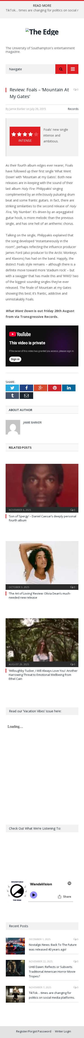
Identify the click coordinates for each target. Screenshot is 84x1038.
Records (73, 109)
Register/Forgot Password (33, 1031)
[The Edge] (42, 31)
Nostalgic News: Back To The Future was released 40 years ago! (53, 947)
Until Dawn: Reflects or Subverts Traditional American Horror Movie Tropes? (52, 971)
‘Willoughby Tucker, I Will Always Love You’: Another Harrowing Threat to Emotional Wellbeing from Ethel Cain (43, 675)
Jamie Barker (32, 422)
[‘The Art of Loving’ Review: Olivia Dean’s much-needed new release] (42, 565)
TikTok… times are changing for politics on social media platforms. (52, 995)
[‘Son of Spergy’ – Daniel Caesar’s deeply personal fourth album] (42, 488)
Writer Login (63, 1031)
